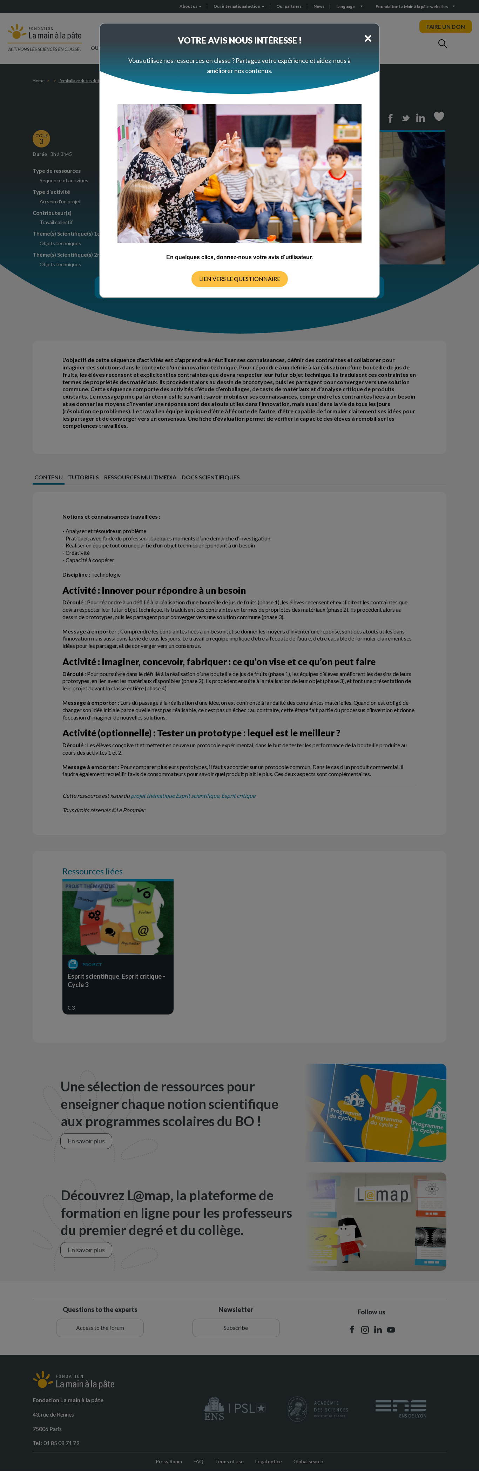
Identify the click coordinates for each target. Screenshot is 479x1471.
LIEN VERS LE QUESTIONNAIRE (239, 278)
